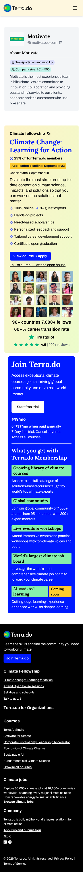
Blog (7, 836)
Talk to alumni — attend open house (38, 265)
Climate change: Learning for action (28, 680)
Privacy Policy (63, 858)
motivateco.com (44, 42)
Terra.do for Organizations (29, 707)
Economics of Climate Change (24, 748)
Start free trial (28, 407)
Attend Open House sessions (24, 686)
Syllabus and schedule (19, 692)
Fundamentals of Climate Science (27, 761)
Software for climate (17, 736)
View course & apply (30, 256)
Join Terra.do (17, 658)
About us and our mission (22, 830)
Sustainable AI (14, 754)
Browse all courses (18, 767)
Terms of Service (15, 863)
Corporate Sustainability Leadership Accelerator (37, 742)
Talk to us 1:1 (12, 698)
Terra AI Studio (14, 729)
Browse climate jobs (19, 801)
